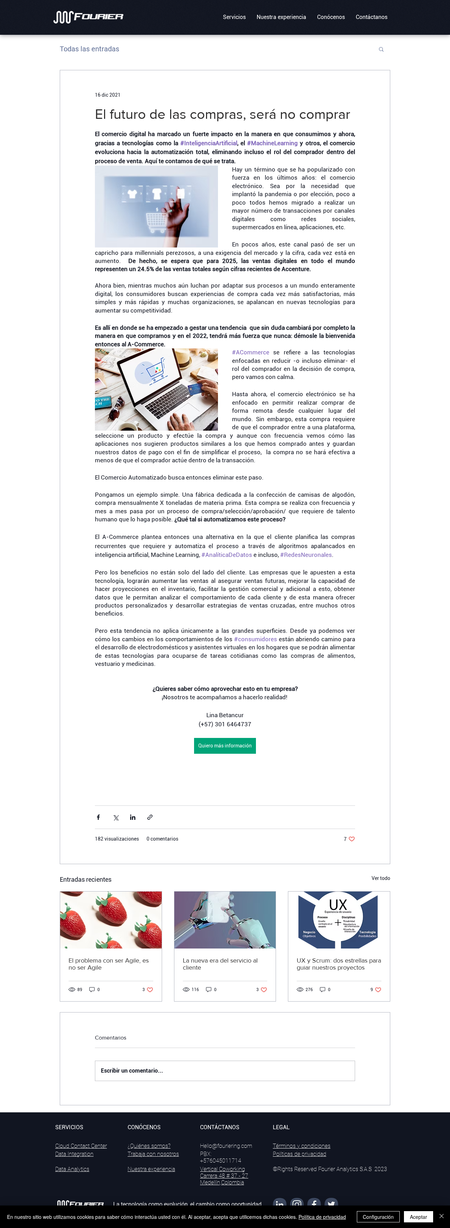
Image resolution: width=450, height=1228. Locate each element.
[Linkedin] (280, 1204)
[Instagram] (297, 1204)
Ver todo (381, 878)
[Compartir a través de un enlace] (150, 817)
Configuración (378, 1216)
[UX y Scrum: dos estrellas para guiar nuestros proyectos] (339, 920)
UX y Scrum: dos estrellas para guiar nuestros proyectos (339, 964)
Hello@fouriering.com (226, 1146)
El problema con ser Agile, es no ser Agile (109, 964)
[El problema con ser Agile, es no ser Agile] (111, 920)
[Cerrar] (441, 1216)
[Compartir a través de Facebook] (98, 817)
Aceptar (418, 1216)
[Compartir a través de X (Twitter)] (115, 817)
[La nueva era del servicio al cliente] (225, 920)
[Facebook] (314, 1204)
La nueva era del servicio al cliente (220, 964)
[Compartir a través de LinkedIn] (132, 817)
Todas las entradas (89, 49)
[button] (234, 17)
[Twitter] (331, 1204)
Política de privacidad (322, 1216)
